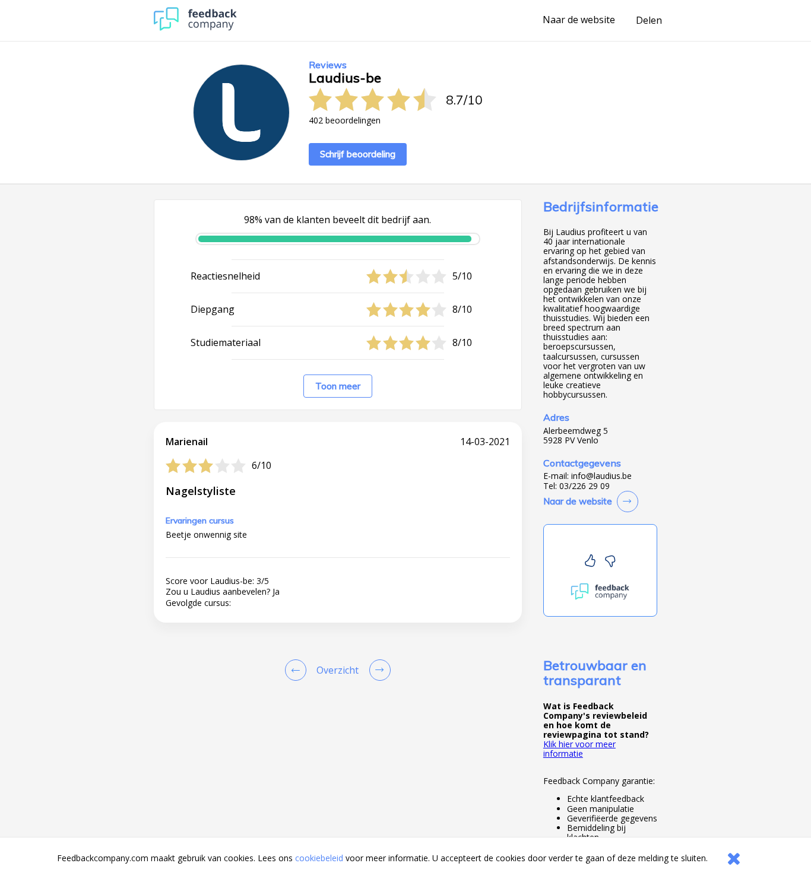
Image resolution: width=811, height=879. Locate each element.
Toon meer (337, 386)
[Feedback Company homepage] (195, 28)
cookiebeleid (319, 858)
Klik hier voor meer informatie (579, 748)
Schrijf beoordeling (357, 154)
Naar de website (579, 20)
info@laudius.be (601, 476)
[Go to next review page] (378, 670)
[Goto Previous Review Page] (298, 670)
